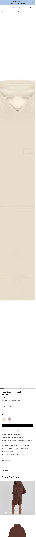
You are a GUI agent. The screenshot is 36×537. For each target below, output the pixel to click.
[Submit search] (32, 11)
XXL (11, 407)
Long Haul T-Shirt (23, 1)
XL (8, 407)
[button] (3, 7)
